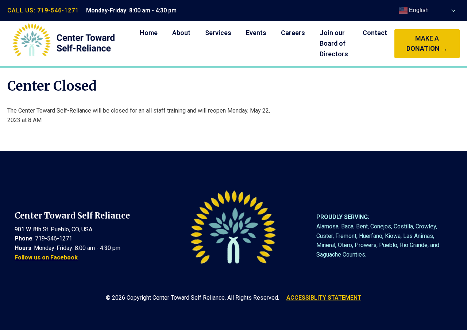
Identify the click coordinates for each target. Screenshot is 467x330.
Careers (293, 33)
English (418, 10)
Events (256, 33)
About (181, 33)
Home (149, 33)
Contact (375, 33)
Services (218, 33)
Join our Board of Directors (334, 43)
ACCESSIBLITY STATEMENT (323, 297)
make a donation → (427, 43)
